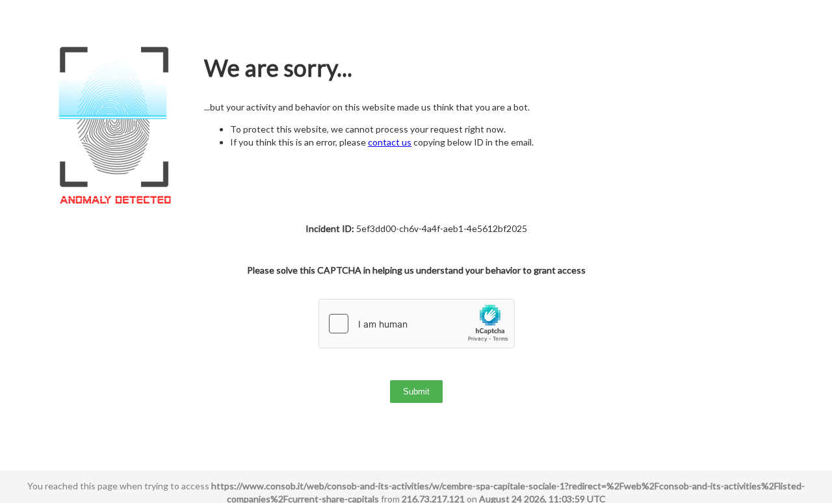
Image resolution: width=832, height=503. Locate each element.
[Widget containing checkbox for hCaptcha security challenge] (416, 323)
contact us (389, 142)
